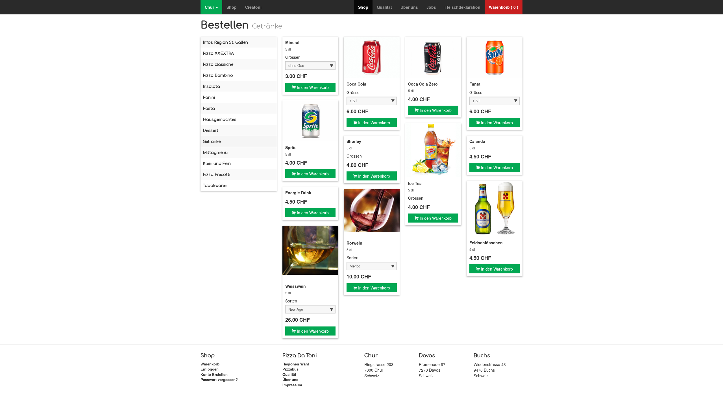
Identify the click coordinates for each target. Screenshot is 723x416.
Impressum (292, 384)
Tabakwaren (215, 186)
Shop (232, 7)
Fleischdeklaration (462, 7)
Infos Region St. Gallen (225, 42)
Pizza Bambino (218, 75)
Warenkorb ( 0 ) (503, 7)
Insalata (211, 86)
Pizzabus (290, 369)
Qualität (384, 7)
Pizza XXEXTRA (218, 53)
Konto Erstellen (214, 374)
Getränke (212, 142)
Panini (209, 97)
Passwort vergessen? (219, 379)
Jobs (431, 7)
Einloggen (210, 369)
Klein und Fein (217, 164)
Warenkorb (210, 364)
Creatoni (253, 7)
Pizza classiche (218, 64)
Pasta (209, 108)
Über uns (409, 7)
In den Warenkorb (312, 87)
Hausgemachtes (219, 119)
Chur (210, 7)
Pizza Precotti (216, 175)
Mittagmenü (215, 153)
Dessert (210, 130)
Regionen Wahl (295, 364)
